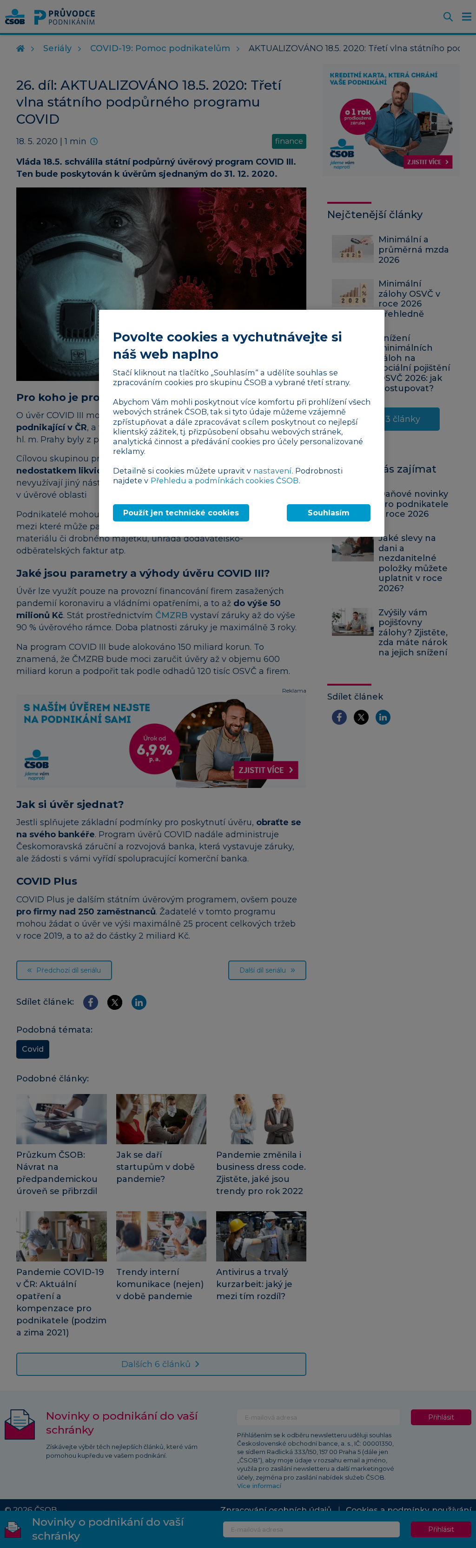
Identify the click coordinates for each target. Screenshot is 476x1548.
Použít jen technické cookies (181, 512)
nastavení (272, 470)
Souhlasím (329, 512)
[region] (241, 423)
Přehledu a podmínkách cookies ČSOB (224, 480)
